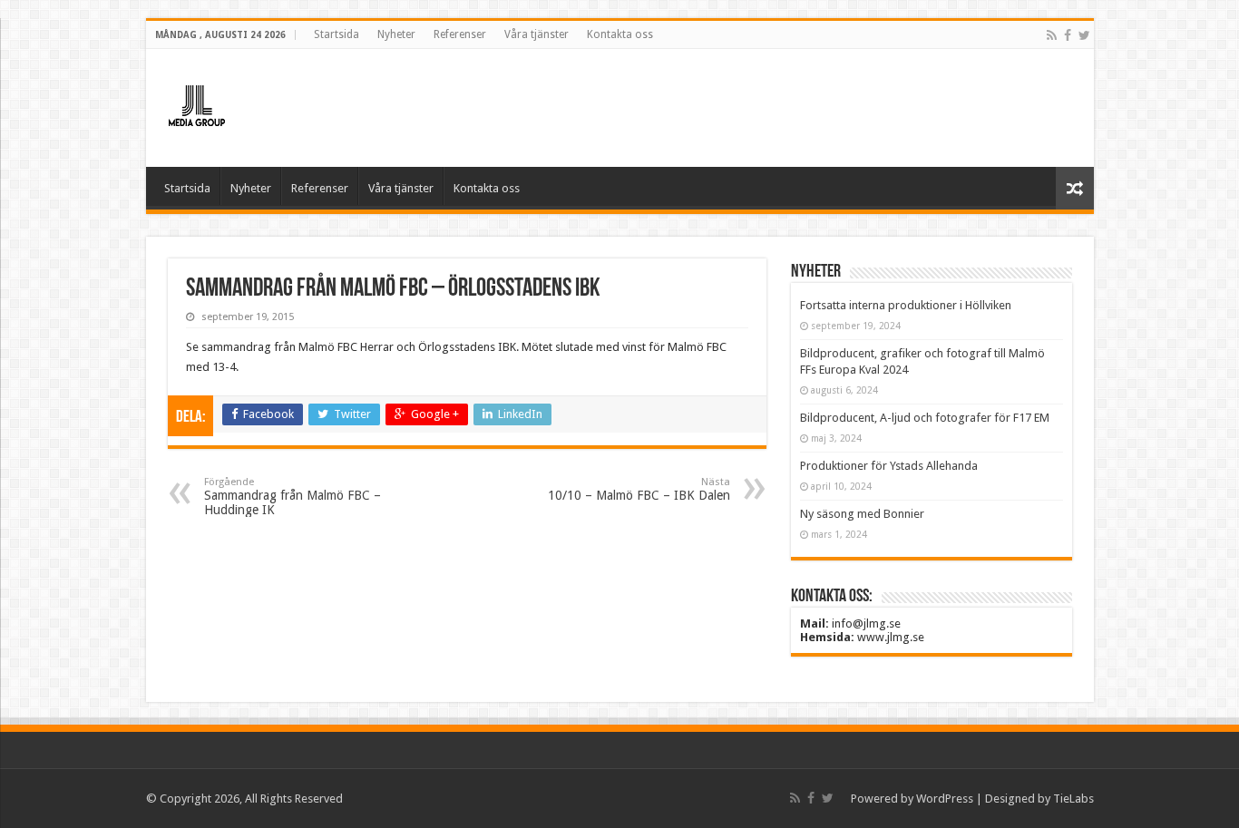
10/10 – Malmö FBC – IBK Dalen (639, 489)
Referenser (460, 34)
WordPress (944, 798)
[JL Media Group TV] (246, 104)
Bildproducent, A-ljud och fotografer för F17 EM (924, 417)
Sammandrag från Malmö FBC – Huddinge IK (292, 496)
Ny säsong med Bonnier (862, 514)
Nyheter (396, 34)
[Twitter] (1084, 35)
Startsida (336, 34)
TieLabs (1073, 798)
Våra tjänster (536, 34)
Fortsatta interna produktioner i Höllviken (905, 305)
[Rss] (1052, 35)
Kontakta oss (620, 34)
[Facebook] (1067, 35)
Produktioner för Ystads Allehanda (889, 465)
